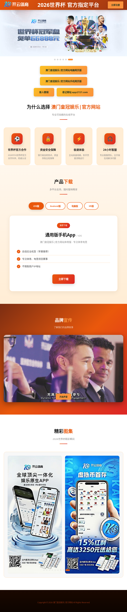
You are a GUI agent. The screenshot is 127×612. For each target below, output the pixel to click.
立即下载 (63, 279)
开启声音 (63, 397)
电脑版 (75, 206)
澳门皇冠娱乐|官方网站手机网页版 (64, 81)
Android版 (55, 206)
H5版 (91, 206)
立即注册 (115, 4)
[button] (44, 570)
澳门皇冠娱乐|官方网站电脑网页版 (64, 70)
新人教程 (44, 92)
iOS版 (36, 206)
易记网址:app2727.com (75, 92)
